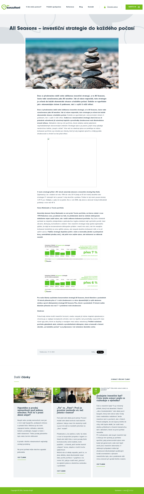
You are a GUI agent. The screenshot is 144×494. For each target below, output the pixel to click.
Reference (70, 7)
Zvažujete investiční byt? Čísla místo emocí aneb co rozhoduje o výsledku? (110, 398)
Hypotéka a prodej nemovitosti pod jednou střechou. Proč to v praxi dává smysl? (30, 411)
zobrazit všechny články (120, 379)
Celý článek (21, 457)
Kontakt (91, 7)
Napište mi (132, 7)
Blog (81, 7)
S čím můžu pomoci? (33, 7)
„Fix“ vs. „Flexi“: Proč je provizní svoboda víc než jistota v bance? (70, 410)
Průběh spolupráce (54, 7)
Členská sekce (112, 7)
